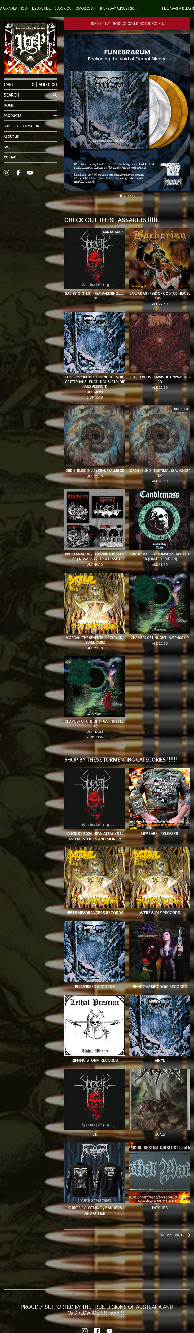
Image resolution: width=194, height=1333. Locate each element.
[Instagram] (6, 173)
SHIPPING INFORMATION (21, 126)
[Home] (30, 47)
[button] (97, 8)
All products (173, 1235)
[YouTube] (30, 173)
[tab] (121, 196)
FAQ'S (8, 147)
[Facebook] (18, 173)
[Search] (55, 95)
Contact (11, 157)
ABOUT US (11, 136)
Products (13, 115)
